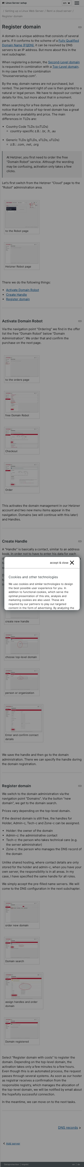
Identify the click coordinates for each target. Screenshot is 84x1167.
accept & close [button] (59, 562)
